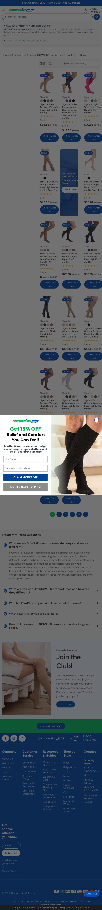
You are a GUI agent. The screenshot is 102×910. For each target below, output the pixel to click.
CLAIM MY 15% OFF (25, 477)
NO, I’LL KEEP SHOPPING (25, 487)
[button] (91, 894)
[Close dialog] (96, 420)
